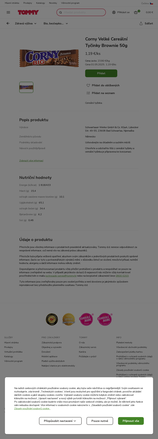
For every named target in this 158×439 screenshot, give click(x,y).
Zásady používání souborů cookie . (32, 408)
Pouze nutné (99, 421)
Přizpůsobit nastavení (58, 421)
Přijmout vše (131, 421)
